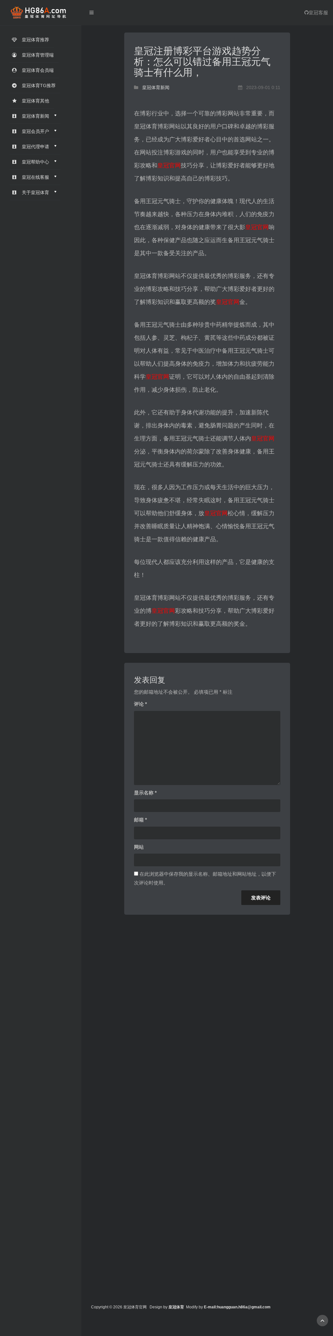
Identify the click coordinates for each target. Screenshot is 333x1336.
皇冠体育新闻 (155, 87)
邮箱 (140, 819)
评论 (140, 704)
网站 (139, 847)
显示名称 (145, 792)
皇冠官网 (169, 165)
